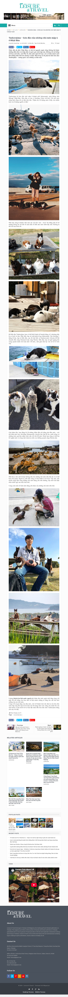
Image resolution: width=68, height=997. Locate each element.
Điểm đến (31, 43)
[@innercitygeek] (34, 254)
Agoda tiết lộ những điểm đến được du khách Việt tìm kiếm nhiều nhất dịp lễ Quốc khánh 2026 (34, 846)
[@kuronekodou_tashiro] (34, 404)
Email (57, 43)
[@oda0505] (34, 306)
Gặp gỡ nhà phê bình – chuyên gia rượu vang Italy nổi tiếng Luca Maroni (22, 729)
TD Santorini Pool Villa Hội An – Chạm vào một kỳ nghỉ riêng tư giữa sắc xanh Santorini (16, 756)
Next (49, 725)
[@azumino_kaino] (34, 670)
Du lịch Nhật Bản (41, 43)
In (53, 43)
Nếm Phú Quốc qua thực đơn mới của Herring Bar (33, 799)
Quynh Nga (16, 43)
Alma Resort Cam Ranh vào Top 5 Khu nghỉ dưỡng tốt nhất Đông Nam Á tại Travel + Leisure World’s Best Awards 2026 (51, 779)
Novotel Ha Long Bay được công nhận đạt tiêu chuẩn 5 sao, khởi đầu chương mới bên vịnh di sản (16, 801)
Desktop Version (28, 992)
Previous (20, 725)
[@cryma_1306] (34, 457)
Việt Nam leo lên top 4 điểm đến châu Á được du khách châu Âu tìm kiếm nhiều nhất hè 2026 (33, 857)
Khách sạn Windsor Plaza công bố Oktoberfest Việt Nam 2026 (26, 844)
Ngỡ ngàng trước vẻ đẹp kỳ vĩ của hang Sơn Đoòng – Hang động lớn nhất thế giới (44, 729)
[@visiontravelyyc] (34, 130)
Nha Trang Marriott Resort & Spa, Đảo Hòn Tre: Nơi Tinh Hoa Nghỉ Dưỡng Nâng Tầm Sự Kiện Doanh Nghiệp (51, 756)
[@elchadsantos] (34, 188)
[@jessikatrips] (34, 507)
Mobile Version (40, 992)
